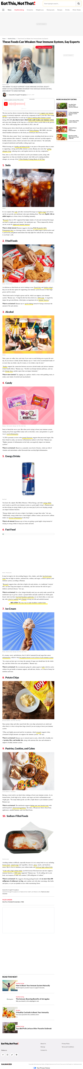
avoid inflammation (12, 434)
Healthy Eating (19, 10)
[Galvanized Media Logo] (6, 1064)
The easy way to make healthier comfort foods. (32, 603)
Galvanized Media (40, 1064)
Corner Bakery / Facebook (9, 791)
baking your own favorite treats (39, 805)
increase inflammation (15, 518)
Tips (22, 902)
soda (16, 212)
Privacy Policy (66, 1043)
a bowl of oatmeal (13, 599)
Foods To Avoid (14, 902)
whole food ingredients (19, 808)
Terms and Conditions (68, 1047)
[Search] (78, 3)
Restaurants (50, 10)
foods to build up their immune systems (39, 117)
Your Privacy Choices (43, 1068)
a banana (23, 599)
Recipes (59, 10)
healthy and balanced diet (22, 146)
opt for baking (29, 303)
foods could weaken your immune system (41, 120)
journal (27, 437)
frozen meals (6, 865)
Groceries (30, 10)
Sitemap (43, 1047)
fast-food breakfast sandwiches (25, 597)
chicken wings (48, 287)
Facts (4, 902)
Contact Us (44, 1050)
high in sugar (42, 212)
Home (4, 38)
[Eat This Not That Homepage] (18, 4)
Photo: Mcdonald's (7, 572)
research (38, 732)
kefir (43, 667)
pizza (35, 865)
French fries (37, 287)
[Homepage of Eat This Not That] (10, 1043)
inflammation (6, 657)
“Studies (4, 366)
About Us (43, 1043)
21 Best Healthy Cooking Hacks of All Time (31, 159)
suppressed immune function (21, 224)
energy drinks (47, 503)
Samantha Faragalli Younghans (18, 94)
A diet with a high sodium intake (12, 871)
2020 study (17, 873)
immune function (44, 300)
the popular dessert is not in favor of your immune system (36, 657)
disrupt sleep (9, 371)
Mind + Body (77, 10)
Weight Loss (40, 10)
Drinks (67, 10)
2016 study (41, 298)
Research (5, 220)
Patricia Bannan (34, 130)
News (9, 10)
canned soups (15, 865)
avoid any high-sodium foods (44, 867)
